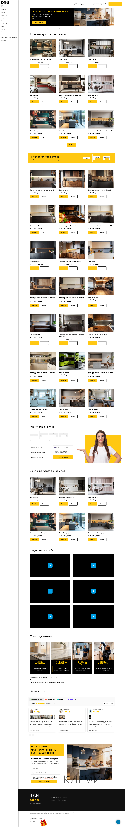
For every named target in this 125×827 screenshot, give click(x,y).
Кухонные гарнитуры (40, 28)
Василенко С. (67, 709)
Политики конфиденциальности (46, 778)
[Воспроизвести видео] (50, 565)
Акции (3, 12)
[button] (115, 4)
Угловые (48, 28)
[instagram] (38, 800)
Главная (31, 28)
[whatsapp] (35, 800)
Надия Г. (36, 709)
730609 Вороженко (98, 709)
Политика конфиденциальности (36, 818)
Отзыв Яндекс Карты (34, 730)
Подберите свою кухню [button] (45, 156)
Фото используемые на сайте (36, 819)
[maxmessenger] (31, 800)
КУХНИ (3, 9)
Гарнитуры (4, 15)
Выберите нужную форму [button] (38, 160)
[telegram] (33, 800)
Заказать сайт (33, 821)
